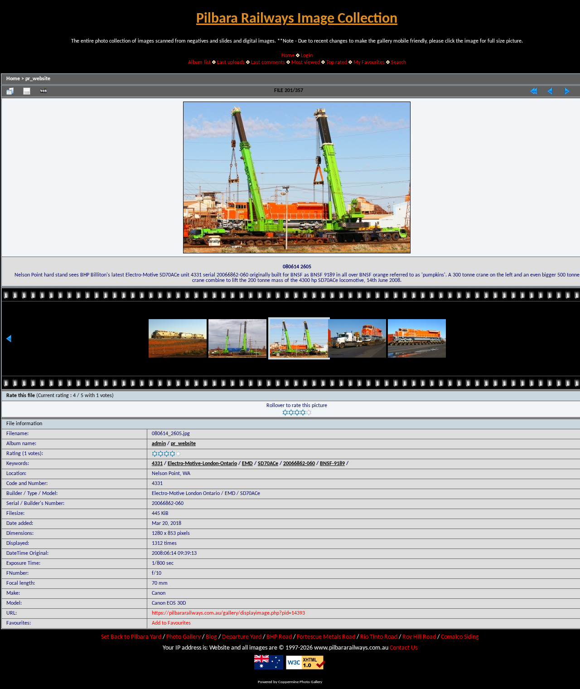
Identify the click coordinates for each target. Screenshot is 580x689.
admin (159, 443)
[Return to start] (533, 91)
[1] (285, 412)
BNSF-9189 (332, 463)
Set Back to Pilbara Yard (131, 637)
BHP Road (279, 637)
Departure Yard (241, 637)
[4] (303, 412)
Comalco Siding (460, 637)
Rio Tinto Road (378, 637)
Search (398, 62)
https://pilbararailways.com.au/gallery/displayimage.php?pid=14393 (228, 613)
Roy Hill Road (419, 637)
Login (307, 55)
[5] (309, 412)
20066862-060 (299, 463)
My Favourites (369, 62)
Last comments (268, 62)
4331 (157, 463)
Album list (199, 62)
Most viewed (305, 62)
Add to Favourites (171, 623)
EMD (247, 463)
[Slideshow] (43, 91)
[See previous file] (550, 91)
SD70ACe (268, 463)
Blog (211, 637)
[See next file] (567, 91)
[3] (297, 412)
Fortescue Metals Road (326, 637)
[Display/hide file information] (27, 91)
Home (288, 55)
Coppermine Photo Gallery (300, 682)
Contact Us (403, 648)
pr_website (37, 79)
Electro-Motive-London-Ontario (202, 463)
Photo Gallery (183, 637)
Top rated (336, 62)
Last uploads (231, 62)
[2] (291, 412)
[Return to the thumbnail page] (10, 91)
